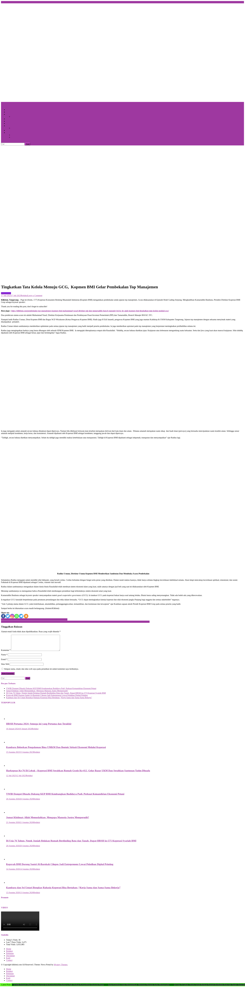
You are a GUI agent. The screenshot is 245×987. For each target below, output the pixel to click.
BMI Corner (11, 110)
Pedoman (10, 953)
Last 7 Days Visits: (14, 942)
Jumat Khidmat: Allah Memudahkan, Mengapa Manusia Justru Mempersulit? (37, 691)
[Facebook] (3, 616)
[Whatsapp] (16, 616)
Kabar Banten (11, 123)
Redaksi (24, 295)
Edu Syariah (16, 128)
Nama (4, 655)
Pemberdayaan (12, 114)
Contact (9, 960)
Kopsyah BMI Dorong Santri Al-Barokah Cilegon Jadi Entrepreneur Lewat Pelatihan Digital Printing (47, 695)
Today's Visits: (12, 940)
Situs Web (5, 664)
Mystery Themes (60, 965)
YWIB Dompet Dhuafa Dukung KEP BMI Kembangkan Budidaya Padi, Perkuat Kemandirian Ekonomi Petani (51, 688)
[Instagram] (12, 616)
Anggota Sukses (17, 116)
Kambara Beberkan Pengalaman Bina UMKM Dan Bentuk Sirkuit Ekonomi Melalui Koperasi (56, 747)
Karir (8, 958)
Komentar (6, 650)
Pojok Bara (10, 130)
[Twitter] (7, 616)
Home (8, 949)
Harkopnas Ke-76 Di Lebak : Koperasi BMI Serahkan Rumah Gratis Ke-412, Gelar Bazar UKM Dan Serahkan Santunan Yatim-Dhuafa (78, 770)
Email (4, 659)
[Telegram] (21, 616)
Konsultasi (10, 133)
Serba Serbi (10, 126)
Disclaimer (10, 956)
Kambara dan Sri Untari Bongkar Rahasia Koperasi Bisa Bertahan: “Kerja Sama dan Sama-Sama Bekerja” (49, 698)
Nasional (9, 121)
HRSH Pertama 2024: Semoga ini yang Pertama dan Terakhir (38, 723)
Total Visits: (11, 944)
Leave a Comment (34, 295)
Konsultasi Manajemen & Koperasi (25, 135)
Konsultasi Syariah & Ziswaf (23, 137)
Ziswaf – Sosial (12, 112)
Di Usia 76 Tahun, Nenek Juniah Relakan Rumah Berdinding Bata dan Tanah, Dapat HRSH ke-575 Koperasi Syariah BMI (56, 693)
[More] (26, 616)
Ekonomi (10, 119)
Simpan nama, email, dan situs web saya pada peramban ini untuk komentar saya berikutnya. (41, 669)
